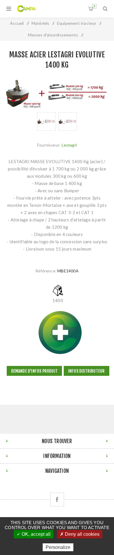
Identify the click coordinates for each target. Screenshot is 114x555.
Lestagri (69, 144)
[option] (46, 121)
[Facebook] (57, 499)
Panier (94, 6)
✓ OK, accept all (34, 534)
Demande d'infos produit (34, 371)
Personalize (58, 547)
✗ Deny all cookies (79, 534)
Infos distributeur (86, 371)
